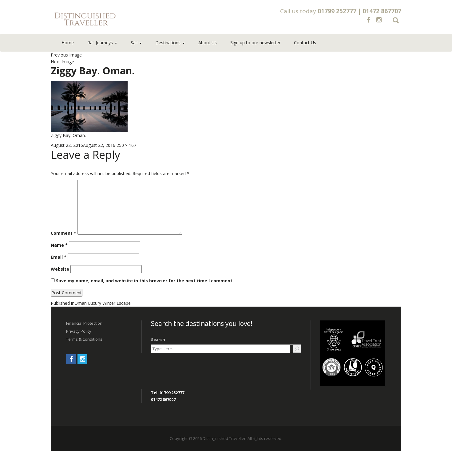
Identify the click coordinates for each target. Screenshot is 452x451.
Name (59, 245)
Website (60, 269)
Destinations (168, 42)
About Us (207, 42)
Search (158, 339)
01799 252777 (337, 11)
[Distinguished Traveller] (121, 19)
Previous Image (66, 55)
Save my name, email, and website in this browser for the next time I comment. (145, 281)
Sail (135, 42)
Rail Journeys (100, 42)
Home (67, 42)
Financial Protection (84, 323)
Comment (63, 233)
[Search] (297, 349)
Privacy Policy (78, 331)
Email (58, 257)
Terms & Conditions (84, 339)
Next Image (62, 62)
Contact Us (305, 42)
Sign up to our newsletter (255, 42)
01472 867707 (382, 11)
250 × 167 (126, 145)
